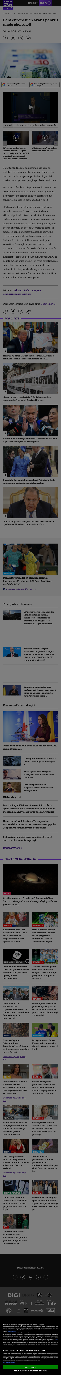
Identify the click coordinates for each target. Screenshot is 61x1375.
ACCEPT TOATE (30, 1367)
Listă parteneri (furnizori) (9, 1362)
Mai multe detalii (12, 1331)
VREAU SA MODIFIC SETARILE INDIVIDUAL (30, 1371)
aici (57, 1339)
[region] (30, 1345)
